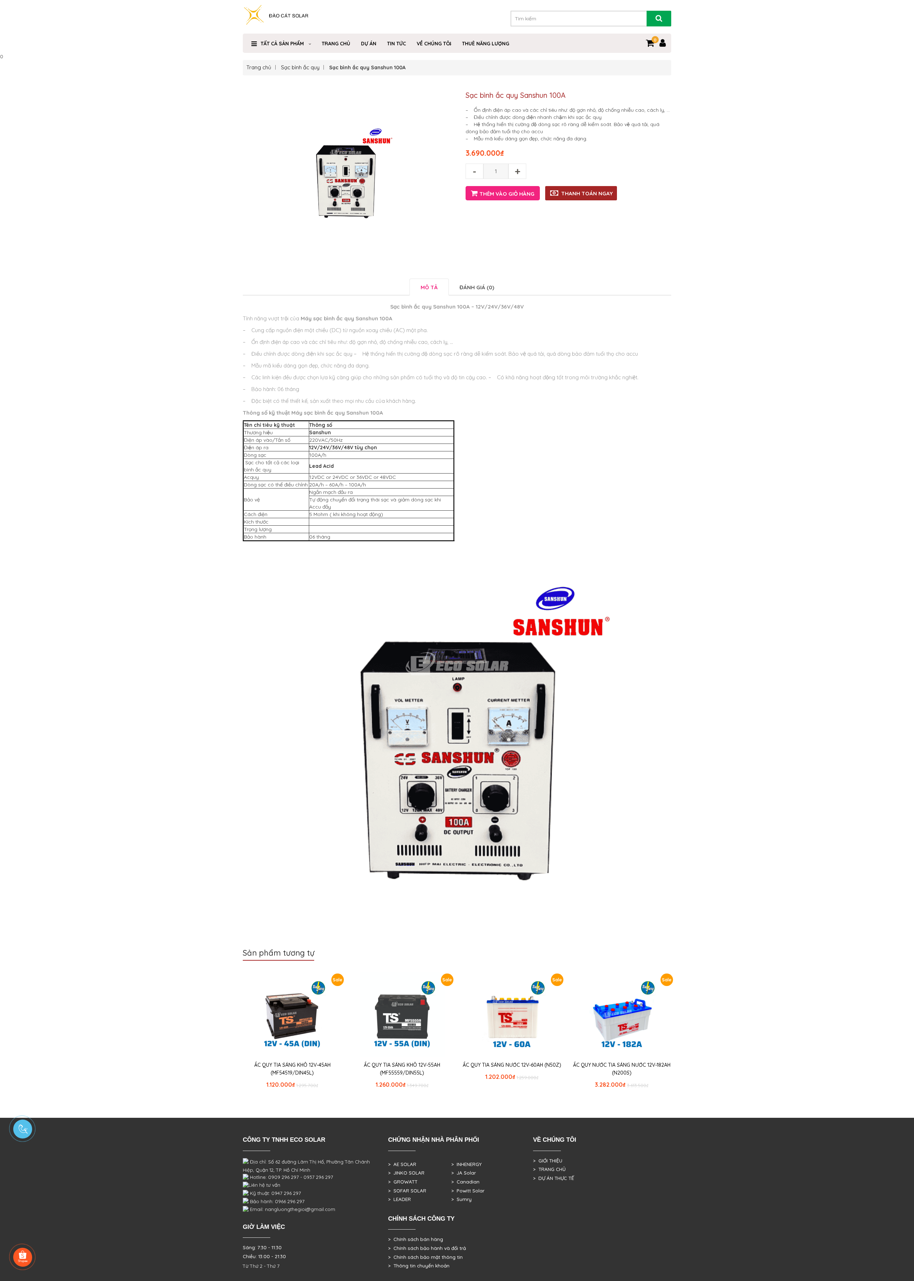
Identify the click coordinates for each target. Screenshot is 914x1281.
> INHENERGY (466, 1164)
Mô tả (429, 287)
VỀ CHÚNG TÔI (434, 43)
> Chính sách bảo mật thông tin (425, 1257)
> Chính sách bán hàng (415, 1239)
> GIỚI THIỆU (547, 1161)
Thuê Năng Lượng (485, 43)
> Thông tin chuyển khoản (419, 1266)
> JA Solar (463, 1173)
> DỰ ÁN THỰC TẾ (553, 1178)
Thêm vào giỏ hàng (506, 193)
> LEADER (399, 1199)
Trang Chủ (336, 43)
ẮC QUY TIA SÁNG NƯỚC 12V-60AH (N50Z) (512, 1065)
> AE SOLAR (402, 1164)
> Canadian (465, 1182)
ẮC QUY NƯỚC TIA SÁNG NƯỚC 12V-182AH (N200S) (622, 1069)
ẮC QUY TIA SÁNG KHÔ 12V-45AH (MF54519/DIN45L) (292, 1069)
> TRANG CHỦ (549, 1169)
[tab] (429, 287)
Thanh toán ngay (587, 193)
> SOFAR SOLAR (407, 1191)
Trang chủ (258, 67)
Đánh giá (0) (476, 287)
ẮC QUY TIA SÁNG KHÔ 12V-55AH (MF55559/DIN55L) (402, 1069)
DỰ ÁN (368, 43)
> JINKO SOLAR (406, 1173)
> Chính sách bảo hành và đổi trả (427, 1248)
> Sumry (461, 1199)
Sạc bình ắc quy (300, 67)
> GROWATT (402, 1182)
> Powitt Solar (467, 1191)
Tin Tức (396, 43)
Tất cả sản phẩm (282, 43)
